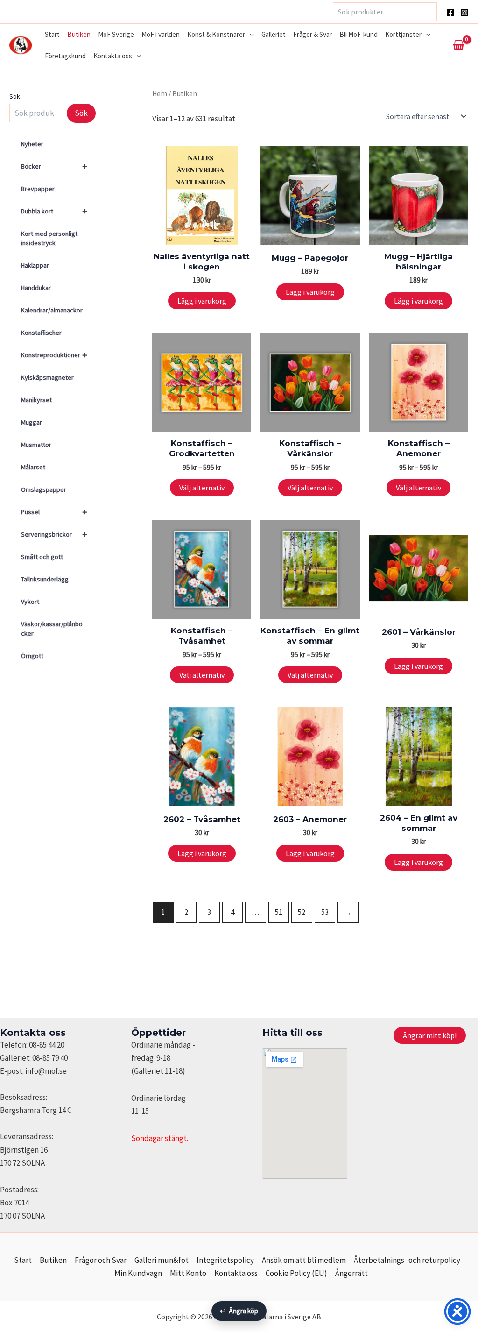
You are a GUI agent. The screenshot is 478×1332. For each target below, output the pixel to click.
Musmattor (36, 444)
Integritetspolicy (225, 1260)
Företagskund (65, 55)
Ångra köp (239, 1310)
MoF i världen (160, 34)
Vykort (30, 601)
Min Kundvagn (138, 1273)
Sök (14, 96)
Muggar (31, 422)
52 (301, 912)
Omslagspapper (43, 489)
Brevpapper (38, 188)
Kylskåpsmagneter (47, 377)
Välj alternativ (202, 487)
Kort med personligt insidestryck (49, 238)
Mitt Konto (188, 1273)
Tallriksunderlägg (45, 579)
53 (325, 912)
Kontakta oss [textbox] (33, 1032)
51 (278, 912)
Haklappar (35, 265)
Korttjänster (403, 34)
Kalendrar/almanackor (52, 310)
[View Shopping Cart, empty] (458, 45)
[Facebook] (450, 12)
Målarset (33, 467)
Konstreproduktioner (54, 355)
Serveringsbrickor (54, 534)
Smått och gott (42, 557)
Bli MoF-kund (358, 34)
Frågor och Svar (101, 1260)
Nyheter (32, 144)
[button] (249, 35)
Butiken (79, 34)
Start (52, 34)
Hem (159, 93)
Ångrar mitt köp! (430, 1035)
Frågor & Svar (312, 34)
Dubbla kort (54, 211)
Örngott (32, 656)
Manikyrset (36, 400)
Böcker (54, 166)
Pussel (54, 511)
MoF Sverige (116, 34)
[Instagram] (464, 12)
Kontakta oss (112, 55)
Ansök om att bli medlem (304, 1260)
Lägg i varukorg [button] (201, 300)
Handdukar (36, 287)
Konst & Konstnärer (216, 34)
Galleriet (273, 34)
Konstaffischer (41, 332)
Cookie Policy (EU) (296, 1273)
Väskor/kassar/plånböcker (52, 629)
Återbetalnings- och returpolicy (407, 1260)
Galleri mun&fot (161, 1260)
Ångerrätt (351, 1273)
